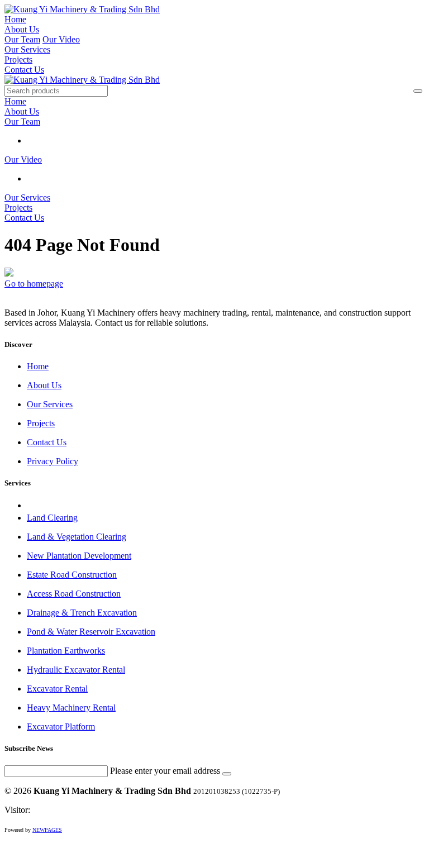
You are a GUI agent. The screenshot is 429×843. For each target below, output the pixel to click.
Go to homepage (33, 283)
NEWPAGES (47, 830)
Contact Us (24, 69)
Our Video (61, 39)
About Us (21, 29)
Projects (18, 59)
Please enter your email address (165, 770)
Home (15, 19)
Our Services (27, 49)
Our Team (22, 39)
